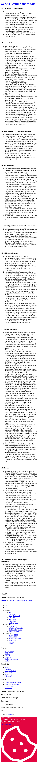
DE (6, 607)
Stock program (13, 623)
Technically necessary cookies (12, 721)
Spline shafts (12, 621)
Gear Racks (12, 619)
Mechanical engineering (16, 630)
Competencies (13, 637)
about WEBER (9, 652)
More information (6, 725)
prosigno (10, 714)
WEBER (3, 600)
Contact (11, 644)
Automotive (12, 626)
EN (6, 605)
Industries (8, 655)
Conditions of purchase (12, 684)
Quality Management (15, 638)
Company (11, 600)
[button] (1, 647)
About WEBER (13, 635)
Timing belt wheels (14, 616)
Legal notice (8, 688)
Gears (10, 612)
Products (11, 642)
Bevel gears (12, 617)
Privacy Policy (9, 686)
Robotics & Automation (16, 628)
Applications (12, 640)
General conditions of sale (18, 4)
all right (3, 723)
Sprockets (12, 614)
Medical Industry (14, 631)
